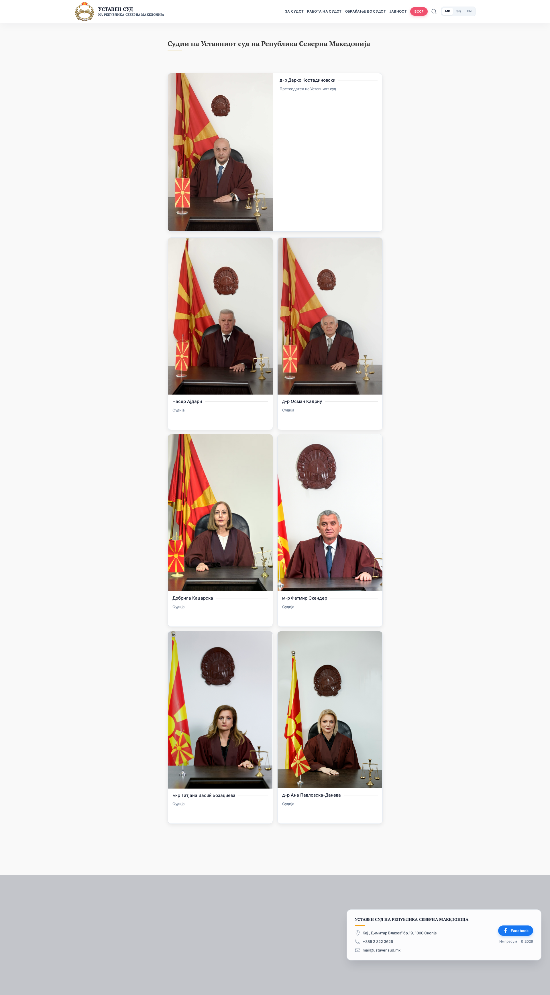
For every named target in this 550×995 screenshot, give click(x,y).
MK (447, 11)
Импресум (508, 941)
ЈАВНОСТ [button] (398, 11)
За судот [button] (294, 11)
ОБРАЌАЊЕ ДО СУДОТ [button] (365, 11)
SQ (458, 11)
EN (469, 11)
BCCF (419, 11)
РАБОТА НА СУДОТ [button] (324, 11)
